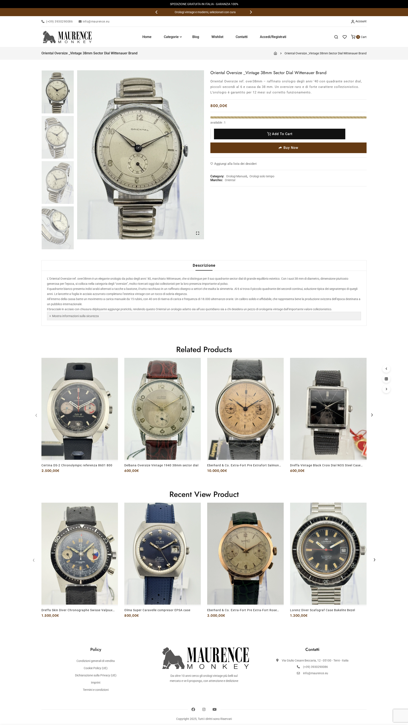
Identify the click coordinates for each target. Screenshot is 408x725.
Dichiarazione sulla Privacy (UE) (95, 675)
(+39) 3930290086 (59, 21)
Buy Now (290, 148)
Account (361, 21)
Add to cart (282, 134)
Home (147, 37)
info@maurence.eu (96, 21)
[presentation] (36, 415)
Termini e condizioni (96, 689)
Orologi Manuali (236, 176)
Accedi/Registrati (273, 37)
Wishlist (217, 37)
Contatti (242, 37)
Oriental (230, 180)
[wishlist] (345, 37)
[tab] (204, 265)
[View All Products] (386, 379)
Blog (195, 37)
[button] (157, 12)
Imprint (96, 682)
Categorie (171, 37)
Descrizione (204, 265)
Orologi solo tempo (261, 176)
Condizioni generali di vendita (95, 661)
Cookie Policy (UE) (96, 668)
